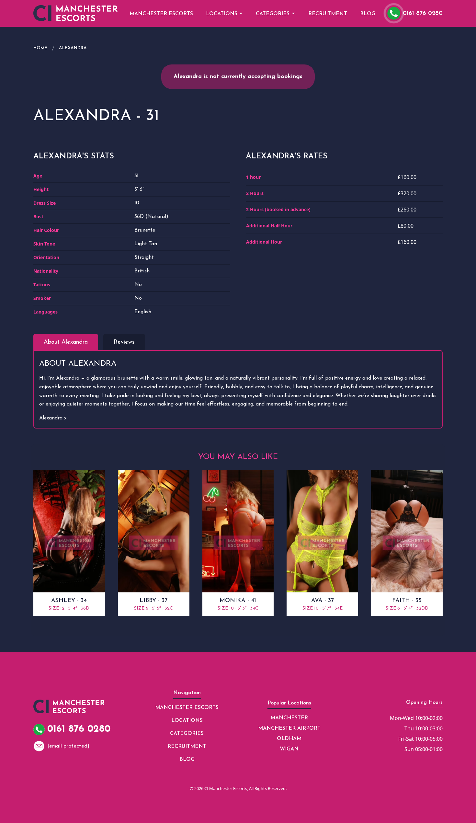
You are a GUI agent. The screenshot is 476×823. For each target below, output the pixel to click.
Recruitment (327, 14)
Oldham (289, 738)
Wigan (289, 749)
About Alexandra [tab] (66, 342)
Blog (367, 14)
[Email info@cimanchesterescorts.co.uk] (39, 746)
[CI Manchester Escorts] (75, 13)
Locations (221, 14)
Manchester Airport (289, 728)
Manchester (289, 718)
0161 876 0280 (423, 14)
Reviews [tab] (124, 342)
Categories (272, 14)
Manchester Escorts (161, 14)
